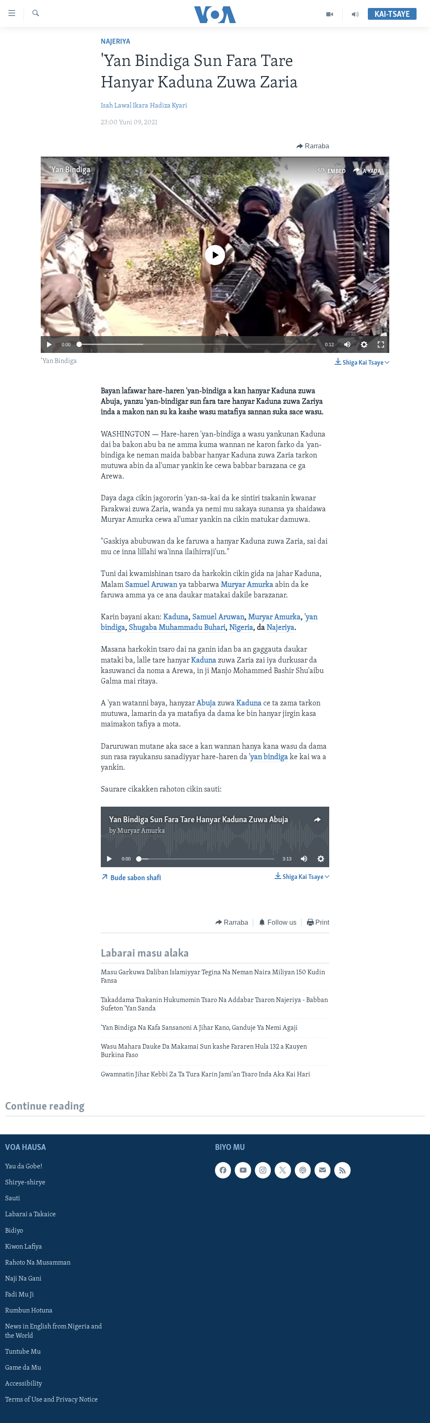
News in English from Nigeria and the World (53, 1331)
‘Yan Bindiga (69, 170)
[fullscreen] (380, 344)
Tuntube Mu (23, 1352)
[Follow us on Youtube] (243, 1170)
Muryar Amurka (247, 585)
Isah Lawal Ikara (124, 106)
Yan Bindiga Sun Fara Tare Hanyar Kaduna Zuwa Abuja (198, 820)
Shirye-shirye (25, 1182)
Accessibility (23, 1384)
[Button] (313, 146)
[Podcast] (303, 1170)
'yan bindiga (268, 757)
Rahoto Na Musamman (38, 1263)
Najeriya (115, 42)
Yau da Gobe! (23, 1166)
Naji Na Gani (23, 1279)
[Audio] (355, 14)
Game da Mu (23, 1368)
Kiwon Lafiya (23, 1247)
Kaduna (176, 617)
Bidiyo (14, 1231)
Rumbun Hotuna (28, 1310)
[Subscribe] (322, 1170)
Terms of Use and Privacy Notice (51, 1400)
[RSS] (342, 1170)
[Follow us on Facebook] (223, 1170)
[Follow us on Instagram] (263, 1170)
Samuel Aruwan (151, 585)
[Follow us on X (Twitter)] (283, 1170)
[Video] (330, 14)
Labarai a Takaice (30, 1214)
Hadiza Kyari (168, 106)
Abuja (206, 704)
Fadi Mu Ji (19, 1294)
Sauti (12, 1198)
